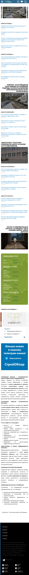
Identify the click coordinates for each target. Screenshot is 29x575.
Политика (4, 535)
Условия (4, 538)
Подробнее (8, 337)
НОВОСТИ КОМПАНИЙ (7, 112)
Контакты (4, 527)
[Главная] (8, 2)
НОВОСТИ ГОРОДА (6, 23)
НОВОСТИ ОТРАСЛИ (7, 196)
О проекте (4, 532)
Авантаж (6, 329)
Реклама (4, 529)
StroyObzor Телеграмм (8, 559)
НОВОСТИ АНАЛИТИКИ (8, 166)
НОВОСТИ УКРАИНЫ (7, 54)
